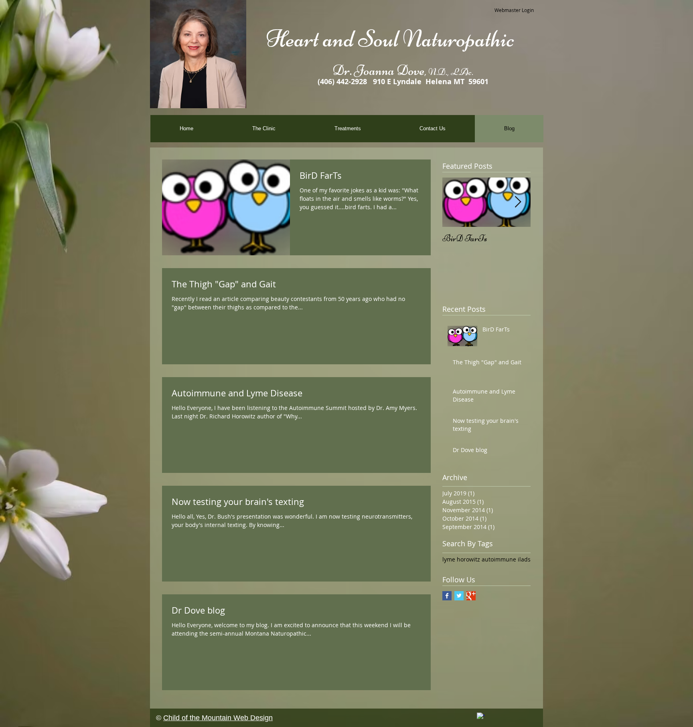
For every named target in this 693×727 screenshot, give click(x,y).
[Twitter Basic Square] (459, 595)
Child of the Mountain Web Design (218, 718)
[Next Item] (517, 202)
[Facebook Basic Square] (447, 595)
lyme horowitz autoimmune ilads (486, 559)
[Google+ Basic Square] (471, 595)
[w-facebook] (480, 716)
